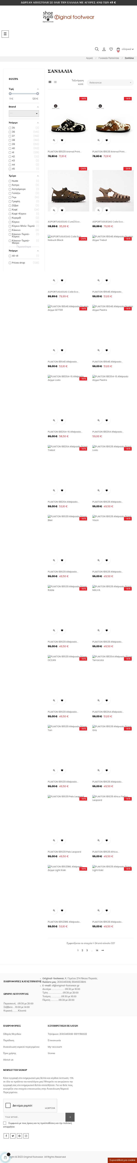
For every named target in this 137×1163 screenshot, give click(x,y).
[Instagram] (26, 1136)
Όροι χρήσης (9, 1053)
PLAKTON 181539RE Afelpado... (64, 922)
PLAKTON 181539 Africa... (105, 852)
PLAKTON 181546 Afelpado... (107, 292)
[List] (55, 82)
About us (8, 1060)
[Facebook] (6, 1136)
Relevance (111, 82)
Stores (51, 1053)
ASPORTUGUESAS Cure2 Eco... (64, 222)
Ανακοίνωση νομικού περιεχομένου (21, 1047)
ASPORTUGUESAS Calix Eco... (108, 222)
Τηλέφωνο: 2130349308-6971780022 (67, 1034)
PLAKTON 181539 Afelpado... (107, 502)
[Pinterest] (19, 1136)
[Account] (104, 49)
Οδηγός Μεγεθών (12, 1034)
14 (97, 950)
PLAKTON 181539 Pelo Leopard (64, 852)
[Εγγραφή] (70, 1117)
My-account (55, 1047)
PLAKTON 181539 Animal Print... (65, 152)
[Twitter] (13, 1136)
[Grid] (50, 82)
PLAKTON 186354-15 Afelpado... (65, 432)
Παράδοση (8, 1040)
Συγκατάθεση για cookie (122, 1160)
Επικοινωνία (54, 1040)
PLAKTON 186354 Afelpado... (108, 432)
